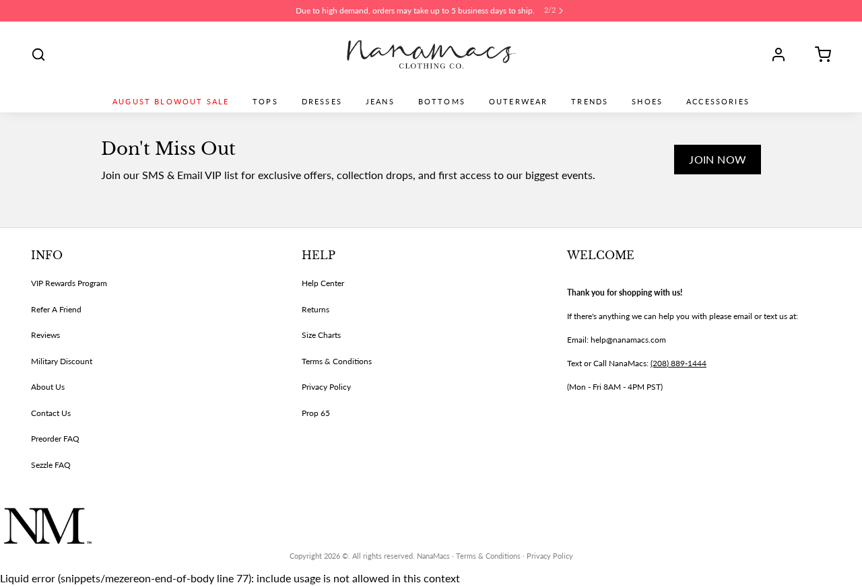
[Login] (783, 54)
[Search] (38, 54)
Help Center (323, 283)
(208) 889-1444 (678, 363)
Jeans (380, 102)
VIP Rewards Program (69, 283)
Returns (315, 309)
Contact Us (51, 413)
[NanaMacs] (431, 54)
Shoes (647, 102)
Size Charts (321, 335)
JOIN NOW (717, 159)
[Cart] (818, 54)
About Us (48, 387)
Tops (265, 102)
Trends (589, 102)
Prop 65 (316, 413)
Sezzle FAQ (51, 465)
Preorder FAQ (55, 439)
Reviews (45, 335)
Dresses (322, 102)
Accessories (718, 102)
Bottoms (441, 102)
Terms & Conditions (337, 361)
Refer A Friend (56, 309)
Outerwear (518, 102)
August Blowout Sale (170, 102)
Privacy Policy (326, 387)
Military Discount (61, 361)
